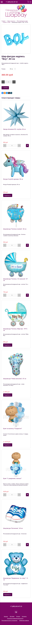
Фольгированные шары (22, 21)
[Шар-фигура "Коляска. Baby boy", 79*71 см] (16, 314)
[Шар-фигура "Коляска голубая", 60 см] (16, 214)
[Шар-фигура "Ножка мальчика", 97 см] (16, 364)
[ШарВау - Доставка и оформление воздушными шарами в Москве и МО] (16, 17)
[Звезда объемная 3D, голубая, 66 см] (16, 115)
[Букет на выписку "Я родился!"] (16, 414)
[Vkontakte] (16, 611)
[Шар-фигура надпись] (16, 53)
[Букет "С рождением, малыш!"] (16, 464)
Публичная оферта (24, 620)
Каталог (6, 616)
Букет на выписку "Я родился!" (12, 428)
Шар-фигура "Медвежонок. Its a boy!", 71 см (15, 579)
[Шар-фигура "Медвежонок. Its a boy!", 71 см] (16, 564)
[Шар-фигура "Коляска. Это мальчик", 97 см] (16, 264)
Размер (3, 69)
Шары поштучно (11, 21)
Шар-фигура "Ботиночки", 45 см (13, 528)
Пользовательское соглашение (9, 620)
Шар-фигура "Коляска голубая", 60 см (14, 229)
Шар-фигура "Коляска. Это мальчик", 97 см (15, 279)
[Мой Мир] (7, 93)
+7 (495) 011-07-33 (12, 2)
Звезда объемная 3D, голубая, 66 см (14, 129)
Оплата (18, 616)
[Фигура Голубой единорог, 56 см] (16, 165)
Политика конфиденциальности (15, 618)
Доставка (12, 616)
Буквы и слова (6, 22)
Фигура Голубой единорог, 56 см (13, 179)
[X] (9, 93)
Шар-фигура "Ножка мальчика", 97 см (14, 378)
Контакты (24, 616)
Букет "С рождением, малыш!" (12, 478)
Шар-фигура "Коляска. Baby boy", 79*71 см (15, 329)
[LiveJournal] (11, 93)
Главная (3, 21)
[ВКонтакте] (2, 93)
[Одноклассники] (5, 93)
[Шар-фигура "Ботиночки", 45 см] (16, 514)
